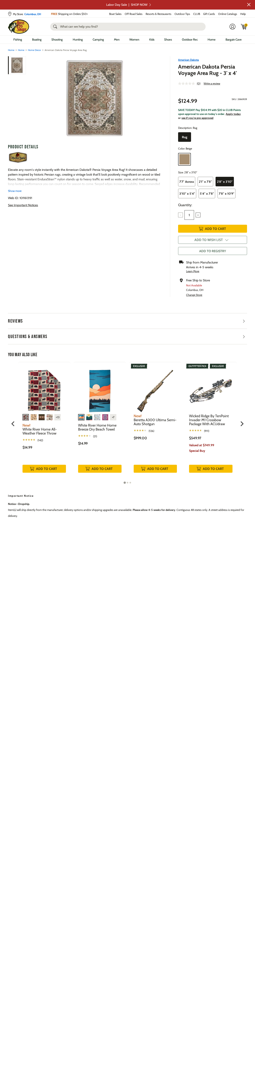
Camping (98, 39)
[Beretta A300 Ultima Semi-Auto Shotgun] (155, 388)
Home (212, 39)
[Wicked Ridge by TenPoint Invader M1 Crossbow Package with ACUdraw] (210, 388)
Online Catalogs (227, 14)
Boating (37, 39)
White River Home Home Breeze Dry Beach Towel (97, 427)
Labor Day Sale (126, 5)
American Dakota (188, 60)
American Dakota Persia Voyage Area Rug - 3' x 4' (207, 69)
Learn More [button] (192, 271)
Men (117, 39)
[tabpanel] (44, 421)
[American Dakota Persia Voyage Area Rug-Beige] (94, 98)
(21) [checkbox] (95, 436)
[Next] (156, 98)
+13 (58, 417)
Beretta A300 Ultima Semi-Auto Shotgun (155, 422)
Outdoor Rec (190, 39)
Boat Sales (115, 14)
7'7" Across (186, 182)
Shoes (168, 39)
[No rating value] (187, 83)
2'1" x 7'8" (205, 182)
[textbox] (189, 215)
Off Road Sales (133, 14)
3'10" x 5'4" (187, 193)
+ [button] (198, 215)
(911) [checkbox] (206, 431)
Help (243, 14)
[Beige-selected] (184, 159)
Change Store (194, 295)
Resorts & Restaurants (158, 14)
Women (134, 39)
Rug (184, 137)
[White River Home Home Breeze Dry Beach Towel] (99, 388)
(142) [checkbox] (40, 440)
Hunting (78, 39)
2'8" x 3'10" (224, 182)
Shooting (57, 39)
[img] (244, 26)
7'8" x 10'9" (226, 193)
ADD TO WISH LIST (208, 240)
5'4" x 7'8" (207, 193)
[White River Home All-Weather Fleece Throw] (44, 388)
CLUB (196, 14)
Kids (151, 39)
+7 (113, 417)
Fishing (17, 39)
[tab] (125, 483)
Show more (15, 191)
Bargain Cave (234, 39)
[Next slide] (241, 423)
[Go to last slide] (13, 423)
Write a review (212, 83)
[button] (248, 4)
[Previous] (32, 98)
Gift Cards (209, 14)
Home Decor (34, 50)
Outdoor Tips (182, 14)
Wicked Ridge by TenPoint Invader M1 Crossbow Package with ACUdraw (209, 420)
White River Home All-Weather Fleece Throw (40, 431)
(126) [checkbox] (151, 431)
